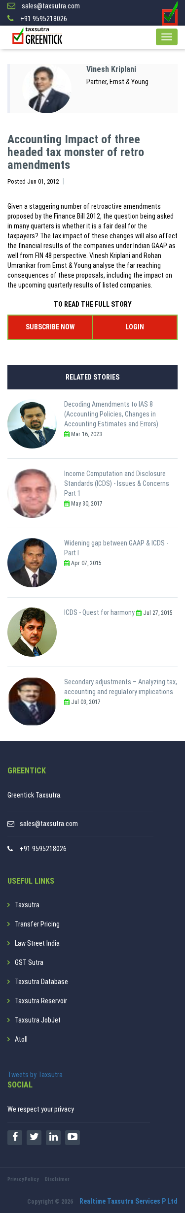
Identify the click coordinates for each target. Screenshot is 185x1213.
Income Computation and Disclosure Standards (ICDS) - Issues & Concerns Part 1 (116, 483)
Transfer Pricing (37, 924)
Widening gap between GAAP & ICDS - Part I (116, 548)
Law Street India (37, 943)
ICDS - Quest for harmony (99, 612)
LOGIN (134, 327)
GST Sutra (29, 962)
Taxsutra (27, 905)
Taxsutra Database (41, 982)
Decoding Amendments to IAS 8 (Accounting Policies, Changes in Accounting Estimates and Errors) (111, 414)
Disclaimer (57, 1179)
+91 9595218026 (43, 849)
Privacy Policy (22, 1179)
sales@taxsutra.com (49, 824)
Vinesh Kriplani (111, 69)
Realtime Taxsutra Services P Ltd (128, 1201)
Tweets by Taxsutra (35, 1075)
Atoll (21, 1039)
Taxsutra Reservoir (41, 1001)
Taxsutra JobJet (38, 1020)
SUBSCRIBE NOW (50, 327)
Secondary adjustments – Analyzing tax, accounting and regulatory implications (120, 687)
